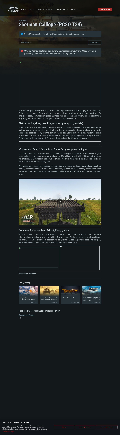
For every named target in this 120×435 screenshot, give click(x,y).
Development (94, 42)
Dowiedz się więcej (8, 431)
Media (30, 9)
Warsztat (49, 9)
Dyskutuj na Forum (26, 315)
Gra (22, 9)
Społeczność (61, 9)
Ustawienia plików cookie (106, 427)
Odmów (64, 427)
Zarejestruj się (105, 9)
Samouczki (40, 9)
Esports (73, 9)
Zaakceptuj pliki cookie (85, 427)
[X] (20, 317)
